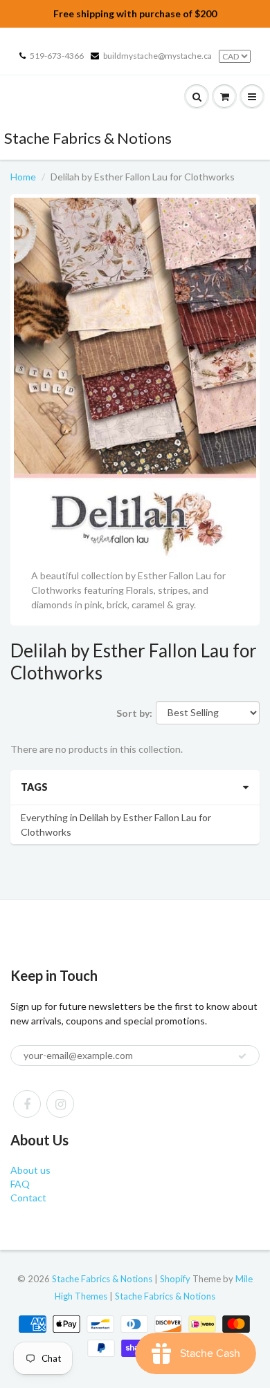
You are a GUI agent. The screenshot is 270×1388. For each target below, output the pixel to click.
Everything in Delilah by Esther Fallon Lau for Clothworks (116, 825)
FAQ (20, 1184)
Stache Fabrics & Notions (88, 138)
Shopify (175, 1278)
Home (23, 176)
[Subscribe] (242, 1056)
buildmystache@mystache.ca (157, 55)
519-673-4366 (57, 55)
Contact (28, 1197)
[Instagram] (60, 1104)
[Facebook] (27, 1104)
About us (30, 1170)
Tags (34, 787)
